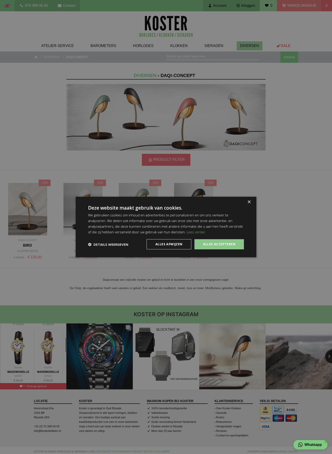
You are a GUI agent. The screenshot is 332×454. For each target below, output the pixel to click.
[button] (310, 444)
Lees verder (196, 232)
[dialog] (166, 227)
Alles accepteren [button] (219, 244)
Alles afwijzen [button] (168, 244)
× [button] (249, 202)
